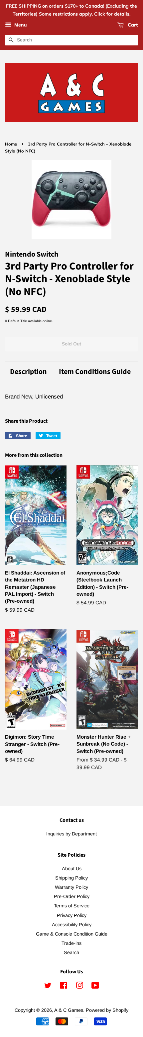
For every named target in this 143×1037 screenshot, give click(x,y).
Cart (132, 25)
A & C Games (68, 1010)
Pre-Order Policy (71, 896)
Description (28, 372)
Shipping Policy (71, 878)
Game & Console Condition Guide (71, 934)
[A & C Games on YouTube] (95, 986)
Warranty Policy (71, 887)
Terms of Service (71, 905)
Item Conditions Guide (95, 372)
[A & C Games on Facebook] (64, 986)
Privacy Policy (71, 915)
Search (71, 952)
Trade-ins (71, 943)
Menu (20, 25)
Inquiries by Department (71, 833)
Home (11, 144)
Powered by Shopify (107, 1010)
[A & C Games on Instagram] (79, 986)
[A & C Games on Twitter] (48, 986)
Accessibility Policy (71, 924)
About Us (71, 868)
